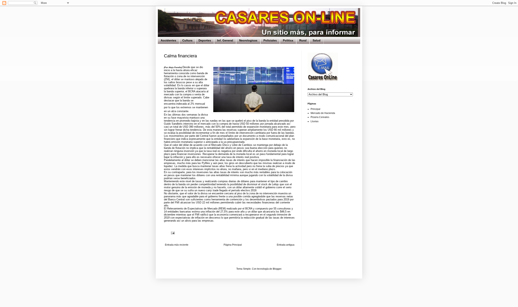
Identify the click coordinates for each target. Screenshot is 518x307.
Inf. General (225, 40)
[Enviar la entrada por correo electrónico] (172, 232)
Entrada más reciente (176, 244)
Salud (317, 40)
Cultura (187, 40)
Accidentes (168, 40)
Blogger (277, 268)
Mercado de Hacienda (323, 113)
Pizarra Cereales (320, 117)
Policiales (270, 40)
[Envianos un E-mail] (323, 80)
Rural (303, 40)
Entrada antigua (285, 244)
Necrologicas (248, 40)
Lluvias (314, 121)
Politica (288, 40)
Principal (315, 109)
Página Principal (233, 244)
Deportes (204, 40)
